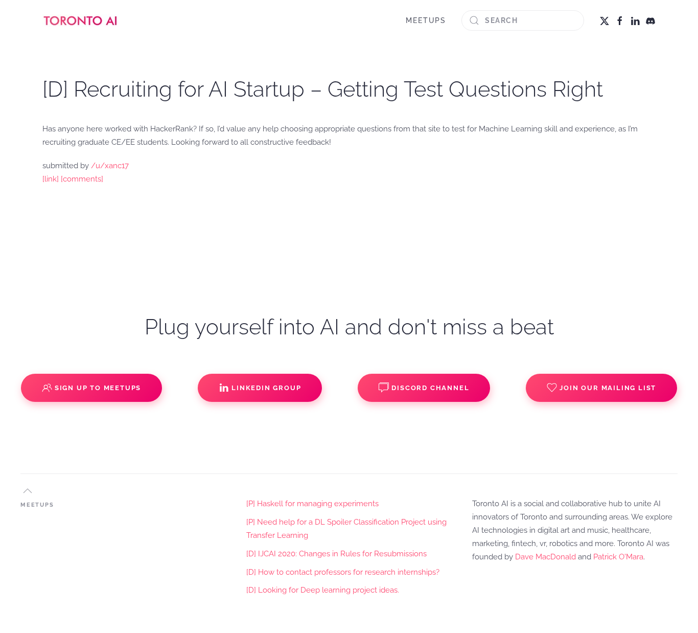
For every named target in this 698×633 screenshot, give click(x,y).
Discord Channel (430, 388)
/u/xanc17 (110, 165)
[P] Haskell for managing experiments (312, 503)
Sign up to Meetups (98, 388)
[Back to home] (80, 20)
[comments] (82, 179)
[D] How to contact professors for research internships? (342, 572)
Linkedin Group (266, 388)
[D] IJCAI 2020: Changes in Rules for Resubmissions (336, 553)
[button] (27, 491)
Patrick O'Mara (618, 556)
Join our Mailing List (608, 388)
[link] (50, 179)
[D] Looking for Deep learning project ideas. (322, 590)
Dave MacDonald (545, 556)
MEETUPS (426, 20)
